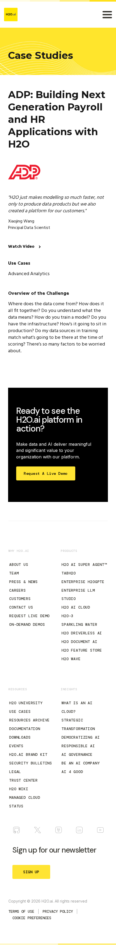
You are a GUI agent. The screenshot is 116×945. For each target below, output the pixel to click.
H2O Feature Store (82, 650)
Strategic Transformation (78, 724)
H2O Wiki (18, 788)
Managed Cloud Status (24, 802)
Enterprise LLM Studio (78, 594)
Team (14, 573)
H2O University (26, 702)
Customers (20, 598)
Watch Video (22, 247)
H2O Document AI (79, 641)
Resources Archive (29, 720)
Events (16, 745)
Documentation (24, 728)
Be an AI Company (81, 763)
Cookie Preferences (31, 917)
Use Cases (20, 711)
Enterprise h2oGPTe (83, 581)
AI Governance (77, 754)
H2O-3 (67, 615)
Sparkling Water (79, 624)
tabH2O (69, 573)
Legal (15, 771)
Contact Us (21, 607)
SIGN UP (31, 871)
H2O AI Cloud (76, 607)
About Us (18, 564)
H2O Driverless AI (82, 633)
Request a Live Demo (46, 473)
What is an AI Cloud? (77, 707)
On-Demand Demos (27, 624)
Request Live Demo (29, 615)
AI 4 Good (72, 771)
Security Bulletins (30, 763)
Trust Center (23, 780)
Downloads (20, 737)
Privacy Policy (58, 911)
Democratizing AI (81, 737)
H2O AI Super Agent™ (84, 564)
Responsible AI (78, 745)
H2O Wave (71, 658)
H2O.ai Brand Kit (28, 754)
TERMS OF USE (21, 911)
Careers (17, 590)
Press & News (23, 581)
